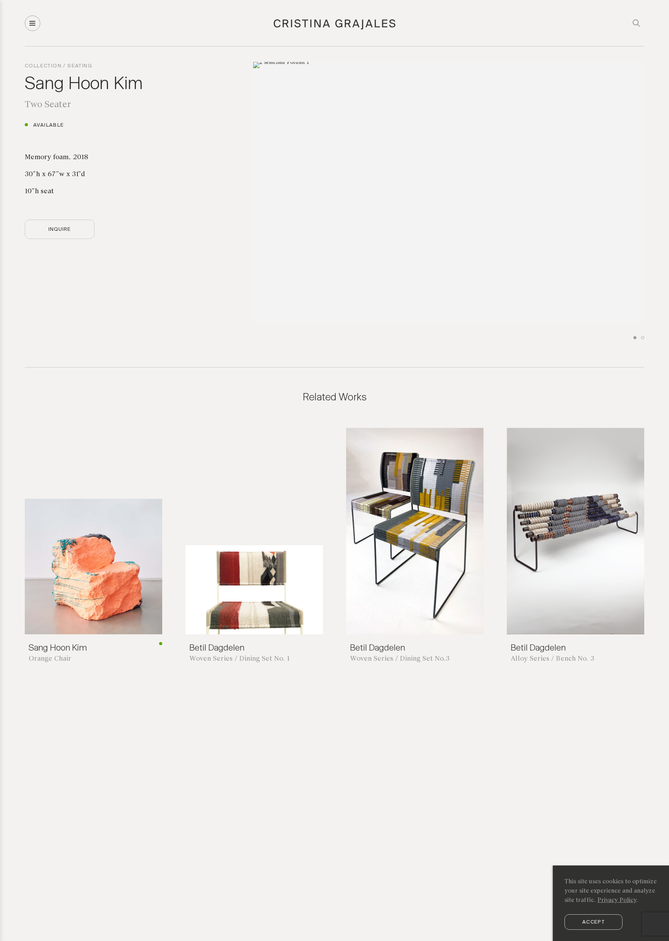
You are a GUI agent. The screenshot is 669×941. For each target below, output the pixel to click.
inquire (59, 229)
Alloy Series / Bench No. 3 (552, 659)
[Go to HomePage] (335, 28)
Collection (43, 66)
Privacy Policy (616, 900)
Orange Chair (50, 659)
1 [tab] (634, 337)
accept (593, 922)
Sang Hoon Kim (84, 84)
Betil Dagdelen (216, 648)
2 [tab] (642, 337)
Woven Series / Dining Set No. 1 (239, 659)
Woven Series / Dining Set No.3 (399, 659)
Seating (79, 66)
